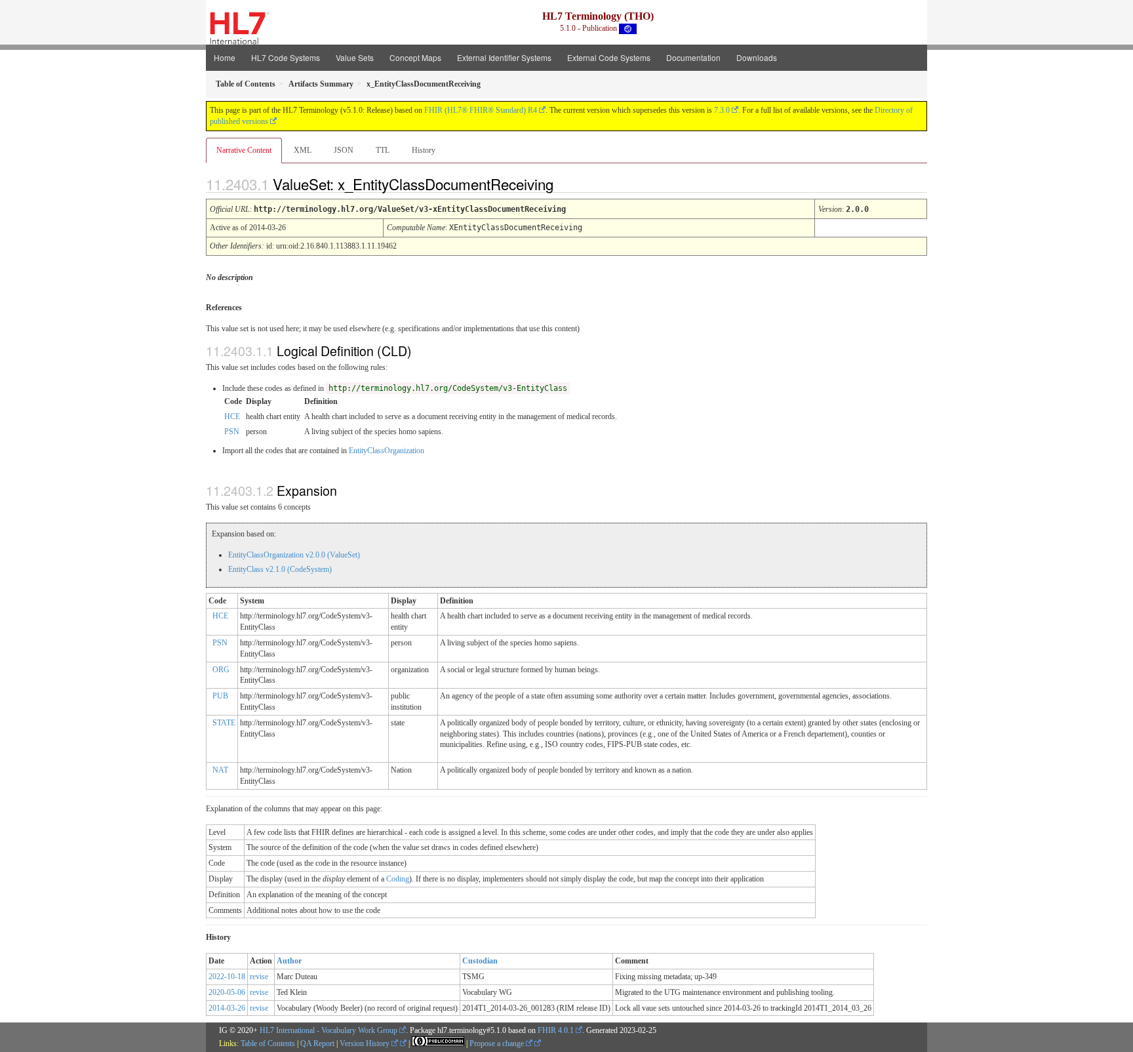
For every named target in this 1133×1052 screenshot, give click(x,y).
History (423, 150)
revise (259, 976)
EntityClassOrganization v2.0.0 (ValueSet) (294, 554)
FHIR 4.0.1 (556, 1030)
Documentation (693, 57)
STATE (223, 722)
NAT (220, 770)
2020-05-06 (227, 992)
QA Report (317, 1043)
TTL (382, 150)
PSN (231, 431)
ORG (220, 669)
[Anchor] (564, 183)
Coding (397, 878)
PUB (220, 695)
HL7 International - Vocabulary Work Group (328, 1030)
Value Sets (355, 57)
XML (302, 150)
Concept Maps (415, 57)
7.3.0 (722, 110)
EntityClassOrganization (386, 450)
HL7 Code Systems (285, 57)
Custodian (480, 960)
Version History (365, 1043)
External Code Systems (608, 57)
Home (224, 57)
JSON (343, 150)
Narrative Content (243, 150)
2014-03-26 (227, 1008)
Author (289, 960)
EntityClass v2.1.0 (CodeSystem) (280, 569)
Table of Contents (268, 1043)
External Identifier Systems (504, 57)
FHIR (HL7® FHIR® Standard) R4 (480, 110)
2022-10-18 (227, 976)
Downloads (756, 57)
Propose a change (497, 1043)
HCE (232, 416)
